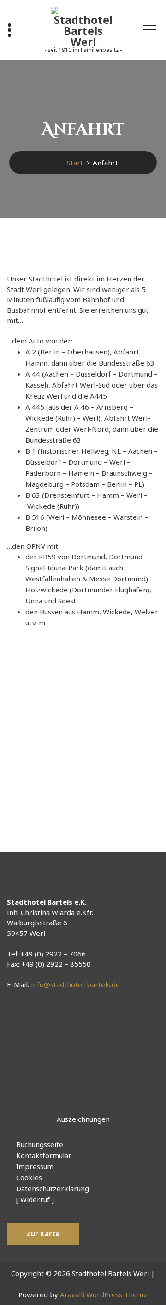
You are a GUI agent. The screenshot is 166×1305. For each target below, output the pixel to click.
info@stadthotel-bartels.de (75, 984)
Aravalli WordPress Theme (104, 1294)
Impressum (34, 1166)
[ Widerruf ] (35, 1199)
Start (75, 162)
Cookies (29, 1177)
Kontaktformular (43, 1155)
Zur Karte (43, 1233)
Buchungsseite (39, 1144)
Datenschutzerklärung (52, 1188)
